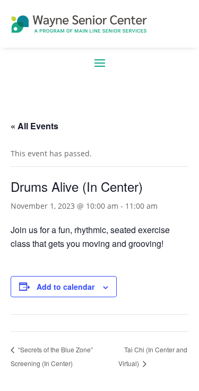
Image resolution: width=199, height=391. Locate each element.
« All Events (34, 126)
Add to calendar (65, 286)
